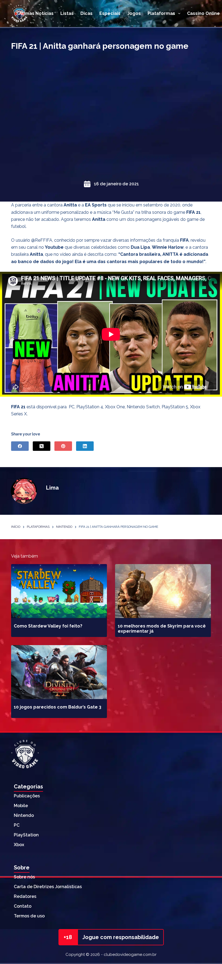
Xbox (19, 844)
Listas (67, 13)
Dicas (86, 13)
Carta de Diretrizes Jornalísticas (48, 886)
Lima (52, 487)
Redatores (25, 896)
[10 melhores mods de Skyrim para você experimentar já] (163, 591)
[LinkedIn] (85, 446)
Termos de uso (29, 915)
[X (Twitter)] (41, 446)
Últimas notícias (35, 13)
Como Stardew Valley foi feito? (48, 626)
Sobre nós (24, 876)
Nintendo (24, 815)
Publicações (27, 795)
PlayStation (26, 834)
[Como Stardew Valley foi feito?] (59, 591)
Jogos (134, 13)
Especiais (109, 13)
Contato (22, 906)
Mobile (21, 805)
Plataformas (161, 13)
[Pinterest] (63, 446)
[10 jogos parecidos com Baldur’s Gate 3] (59, 672)
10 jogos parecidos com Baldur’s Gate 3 (57, 707)
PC (16, 825)
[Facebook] (20, 446)
